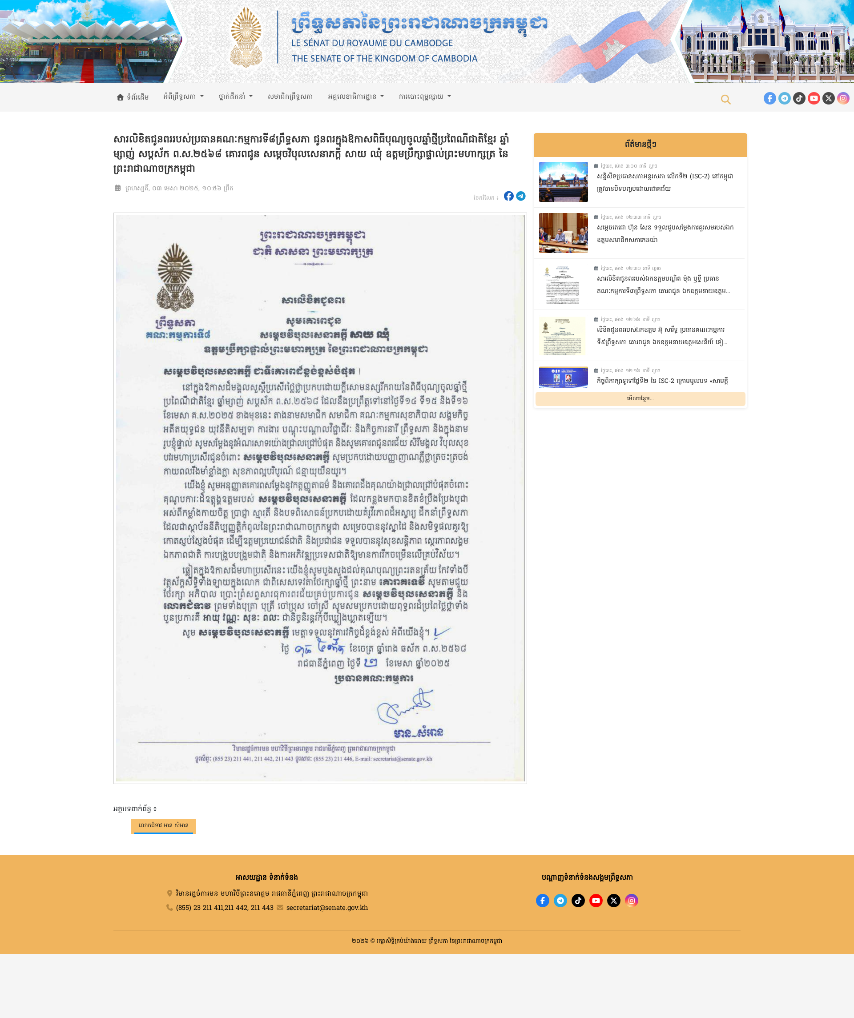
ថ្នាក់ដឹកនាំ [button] (233, 97)
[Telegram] (784, 98)
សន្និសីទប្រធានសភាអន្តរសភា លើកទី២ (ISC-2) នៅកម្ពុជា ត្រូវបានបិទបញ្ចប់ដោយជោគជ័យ (665, 183)
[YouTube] (814, 98)
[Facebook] (770, 98)
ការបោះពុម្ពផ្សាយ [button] (422, 97)
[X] (613, 900)
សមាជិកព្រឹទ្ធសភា (290, 97)
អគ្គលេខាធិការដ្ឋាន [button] (353, 97)
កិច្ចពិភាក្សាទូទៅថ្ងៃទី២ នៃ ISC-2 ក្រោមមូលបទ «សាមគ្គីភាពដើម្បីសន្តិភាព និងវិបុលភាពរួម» (662, 388)
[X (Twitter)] (828, 98)
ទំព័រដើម (137, 98)
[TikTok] (799, 98)
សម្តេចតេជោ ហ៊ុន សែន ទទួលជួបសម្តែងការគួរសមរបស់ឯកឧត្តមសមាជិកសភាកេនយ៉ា (665, 234)
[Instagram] (843, 98)
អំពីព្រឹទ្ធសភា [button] (181, 97)
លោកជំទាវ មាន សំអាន (164, 825)
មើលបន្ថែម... (640, 398)
